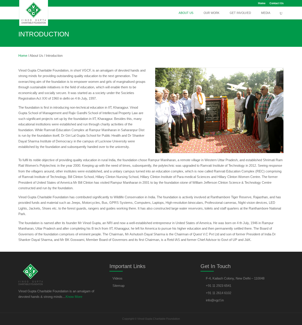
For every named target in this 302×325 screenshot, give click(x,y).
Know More (74, 297)
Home (262, 3)
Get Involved (240, 13)
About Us (186, 13)
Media (265, 13)
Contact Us (277, 3)
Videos (117, 278)
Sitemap (118, 285)
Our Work (212, 13)
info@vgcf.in (215, 300)
